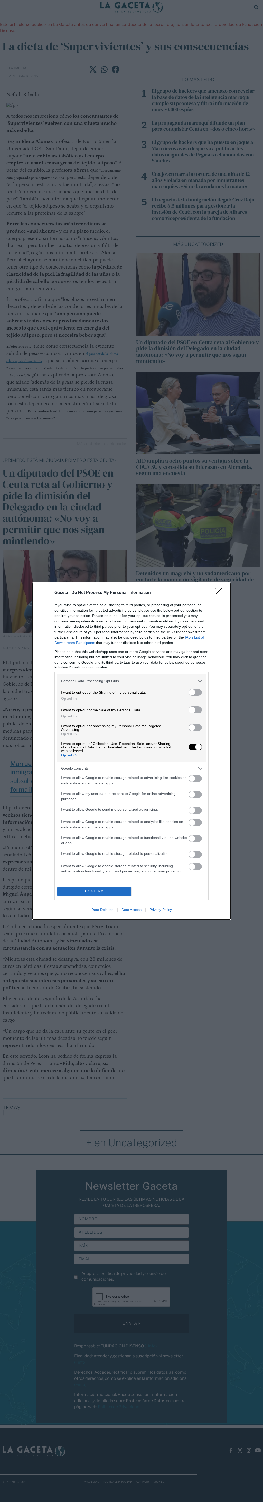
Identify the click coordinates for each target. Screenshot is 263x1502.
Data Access (131, 910)
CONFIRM (94, 891)
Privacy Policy (160, 910)
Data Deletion (102, 910)
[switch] (195, 692)
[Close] (220, 593)
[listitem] (131, 681)
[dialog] (131, 751)
